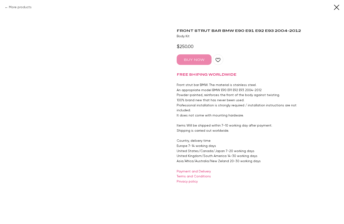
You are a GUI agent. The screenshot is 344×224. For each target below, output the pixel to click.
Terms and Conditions (194, 176)
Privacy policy (187, 181)
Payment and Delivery (194, 171)
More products (20, 7)
